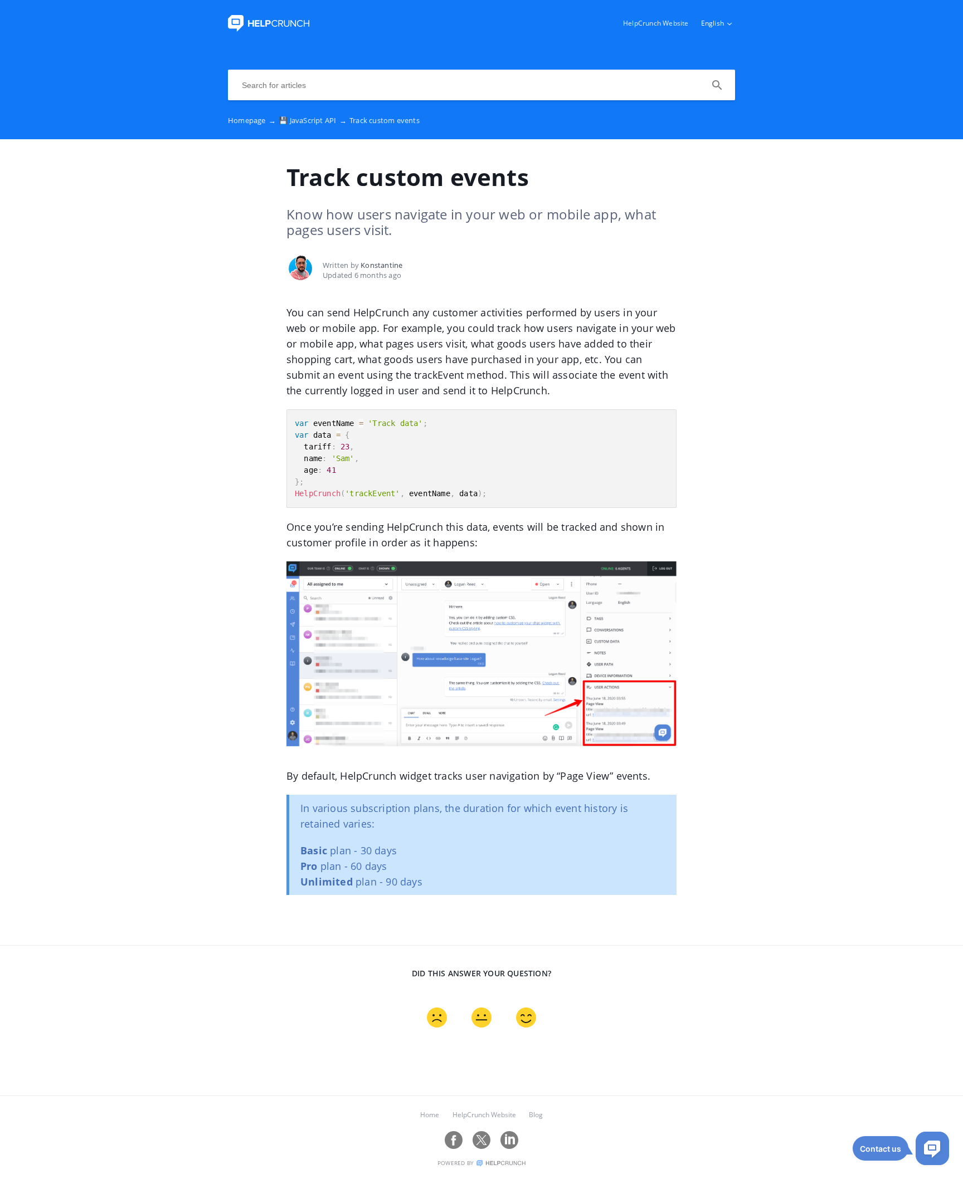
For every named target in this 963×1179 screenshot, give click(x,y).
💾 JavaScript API (313, 120)
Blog (536, 1114)
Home (429, 1114)
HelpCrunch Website (656, 23)
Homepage (252, 120)
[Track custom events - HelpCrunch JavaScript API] (268, 28)
